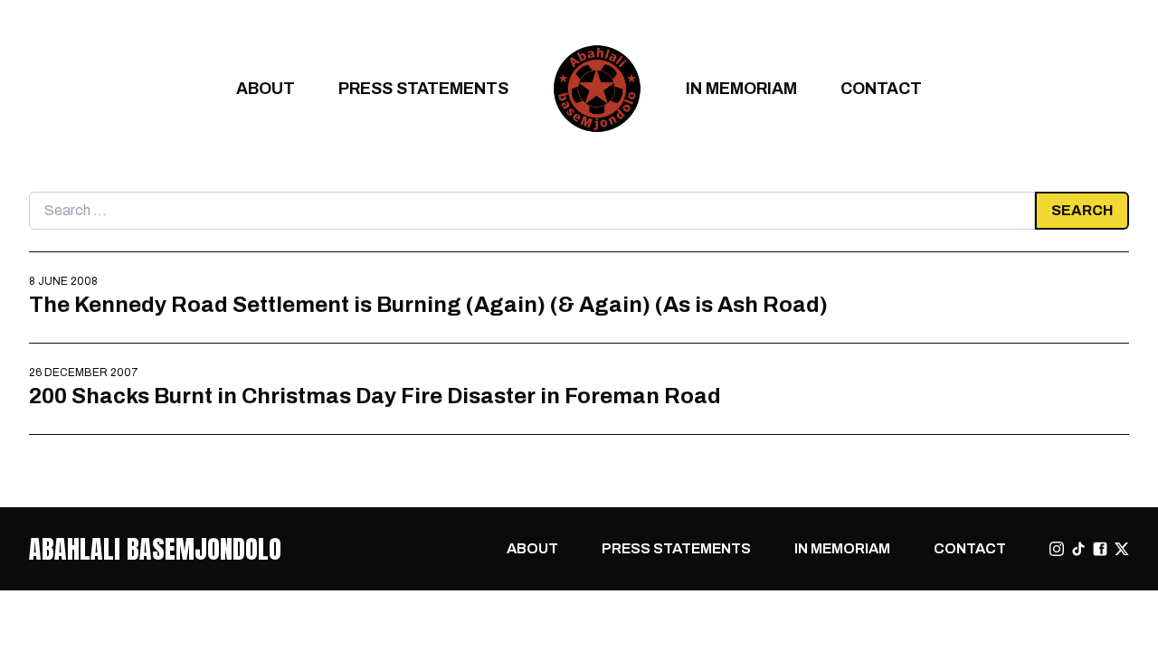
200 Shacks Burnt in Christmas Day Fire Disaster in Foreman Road (375, 395)
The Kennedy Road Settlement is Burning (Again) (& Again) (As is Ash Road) (428, 304)
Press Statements (423, 88)
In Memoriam (741, 88)
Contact (881, 88)
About (265, 88)
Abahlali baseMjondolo (155, 549)
